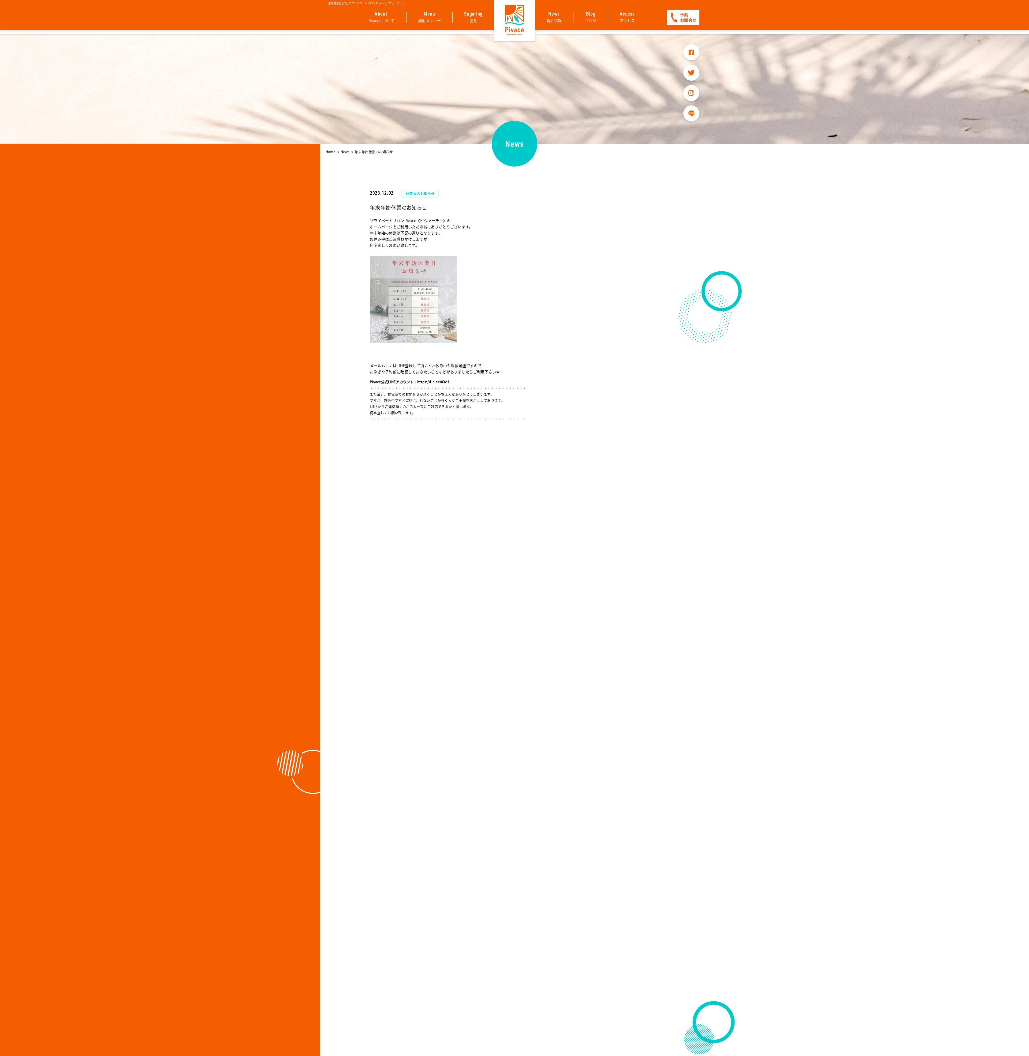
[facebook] (691, 52)
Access (627, 16)
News (554, 16)
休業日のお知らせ (420, 193)
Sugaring (473, 16)
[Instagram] (691, 93)
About (381, 16)
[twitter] (691, 73)
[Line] (691, 113)
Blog (590, 16)
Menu (429, 16)
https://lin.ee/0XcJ (433, 381)
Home (330, 151)
